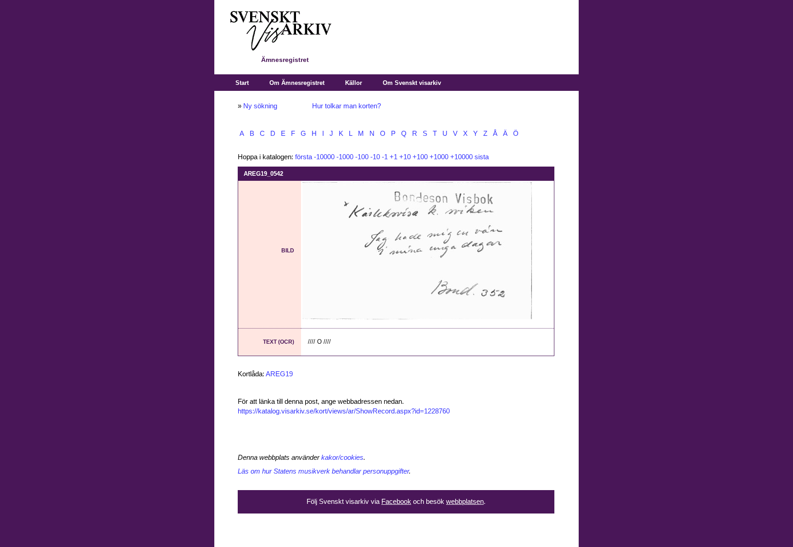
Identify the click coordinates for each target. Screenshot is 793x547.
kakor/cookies (342, 457)
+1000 (439, 157)
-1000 (344, 157)
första (303, 157)
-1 (385, 157)
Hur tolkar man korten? (346, 106)
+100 (420, 157)
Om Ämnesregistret (296, 82)
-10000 (324, 157)
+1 (393, 157)
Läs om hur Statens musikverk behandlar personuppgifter (323, 471)
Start (242, 82)
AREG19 (279, 374)
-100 (362, 157)
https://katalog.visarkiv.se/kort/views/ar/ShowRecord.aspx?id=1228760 (344, 411)
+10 (405, 157)
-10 (375, 157)
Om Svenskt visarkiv (412, 82)
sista (482, 157)
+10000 (461, 157)
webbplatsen (465, 501)
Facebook (396, 501)
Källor (353, 82)
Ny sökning (260, 106)
